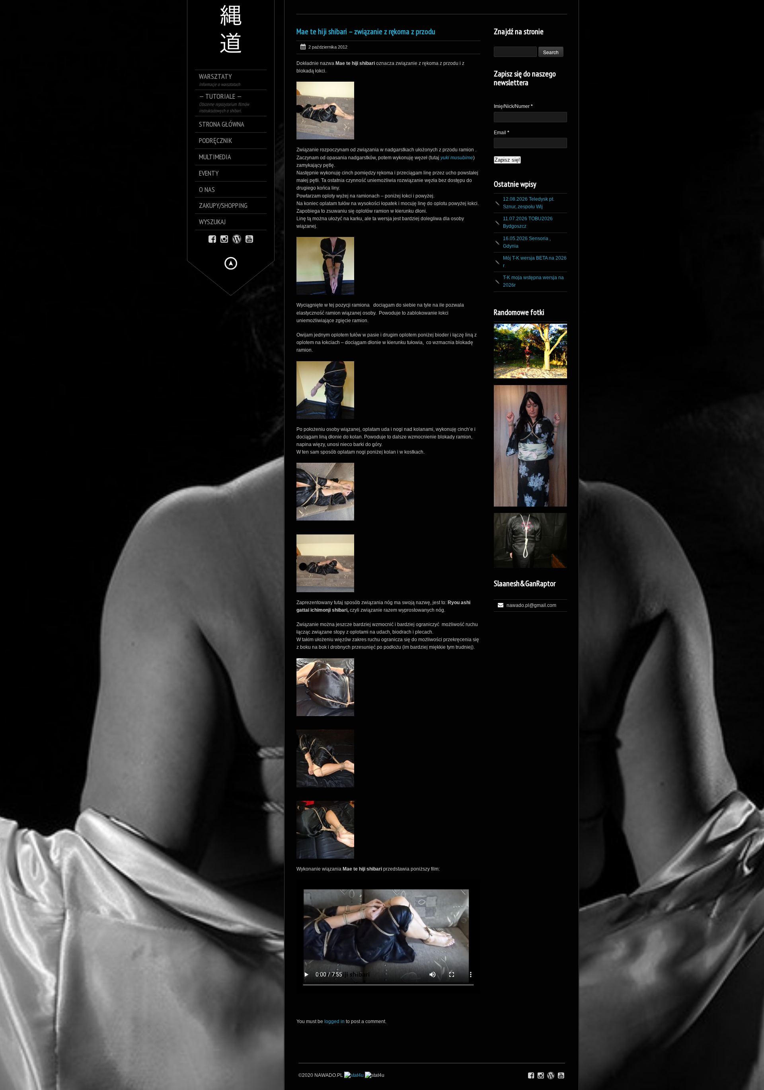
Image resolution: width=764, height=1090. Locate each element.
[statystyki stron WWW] (354, 1075)
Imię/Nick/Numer (513, 106)
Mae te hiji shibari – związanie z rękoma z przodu (365, 31)
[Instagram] (224, 238)
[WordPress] (236, 238)
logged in (334, 1021)
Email (501, 132)
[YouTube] (249, 238)
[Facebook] (212, 238)
